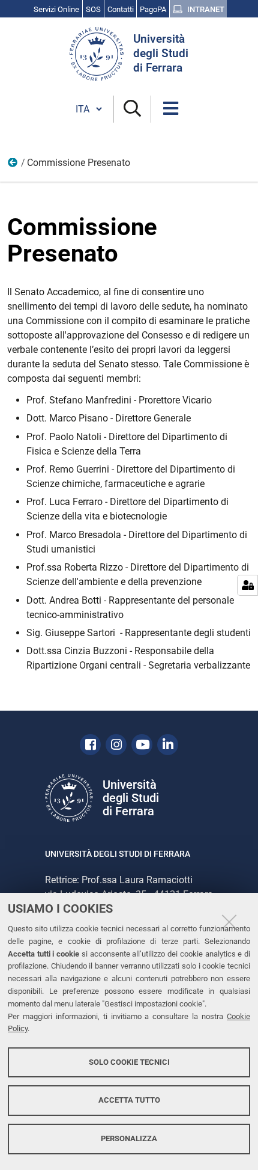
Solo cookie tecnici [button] (129, 1062)
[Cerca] (132, 109)
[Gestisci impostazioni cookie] (247, 585)
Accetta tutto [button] (129, 1099)
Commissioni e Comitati (13, 165)
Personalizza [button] (129, 1138)
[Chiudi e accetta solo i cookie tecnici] (229, 921)
